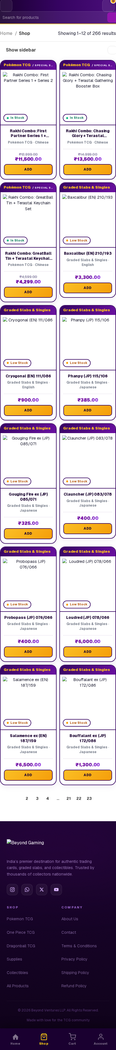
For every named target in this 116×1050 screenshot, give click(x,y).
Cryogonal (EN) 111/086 (28, 376)
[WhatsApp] (27, 889)
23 (89, 798)
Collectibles (17, 972)
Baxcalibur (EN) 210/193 (88, 253)
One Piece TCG (21, 932)
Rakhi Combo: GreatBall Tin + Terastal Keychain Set (28, 258)
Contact (68, 932)
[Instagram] (12, 889)
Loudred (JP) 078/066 (87, 617)
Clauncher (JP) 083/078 (87, 494)
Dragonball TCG (21, 945)
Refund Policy (74, 985)
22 (78, 798)
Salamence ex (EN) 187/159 (28, 738)
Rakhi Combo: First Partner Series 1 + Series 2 (28, 135)
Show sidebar (21, 50)
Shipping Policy (75, 972)
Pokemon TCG (20, 918)
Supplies (14, 959)
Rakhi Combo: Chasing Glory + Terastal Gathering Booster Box (87, 135)
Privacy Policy (74, 959)
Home (7, 33)
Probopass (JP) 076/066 (28, 617)
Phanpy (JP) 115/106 (88, 376)
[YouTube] (56, 889)
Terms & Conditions (79, 945)
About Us (69, 918)
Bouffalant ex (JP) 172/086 (88, 738)
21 (68, 798)
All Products (18, 985)
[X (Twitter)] (41, 889)
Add (28, 169)
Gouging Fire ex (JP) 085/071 (28, 497)
